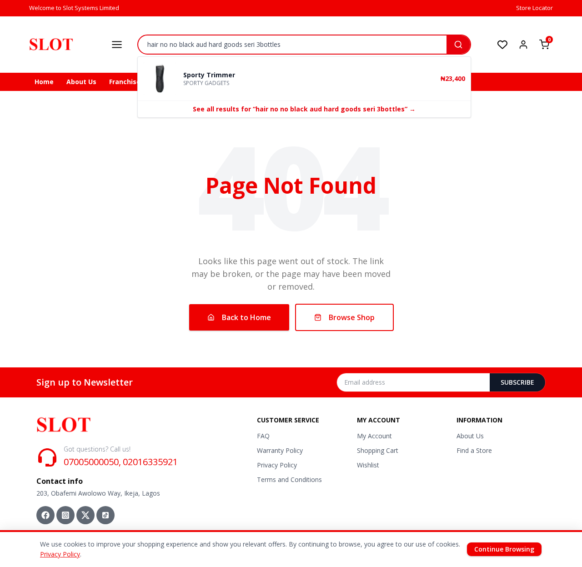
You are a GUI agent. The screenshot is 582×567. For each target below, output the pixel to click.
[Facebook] (45, 515)
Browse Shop (352, 317)
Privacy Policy (277, 465)
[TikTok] (105, 515)
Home (44, 81)
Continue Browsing (504, 549)
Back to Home (246, 317)
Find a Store (474, 450)
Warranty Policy (280, 450)
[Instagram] (65, 515)
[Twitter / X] (85, 515)
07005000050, (92, 462)
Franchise (124, 81)
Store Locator (534, 8)
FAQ (263, 436)
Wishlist (368, 465)
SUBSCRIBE (517, 382)
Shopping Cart (377, 450)
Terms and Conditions (289, 479)
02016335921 (150, 462)
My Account (374, 436)
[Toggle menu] (117, 44)
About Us (81, 81)
